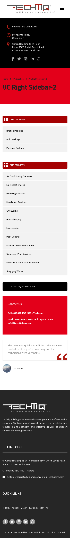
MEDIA (24, 507)
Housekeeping (13, 219)
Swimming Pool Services (18, 254)
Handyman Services (16, 202)
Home (5, 78)
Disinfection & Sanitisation (20, 245)
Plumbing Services (15, 193)
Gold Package (13, 139)
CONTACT (44, 507)
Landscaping (12, 228)
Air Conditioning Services (19, 176)
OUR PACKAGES (17, 119)
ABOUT (15, 507)
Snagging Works (14, 271)
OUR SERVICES (17, 165)
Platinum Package (15, 148)
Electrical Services (15, 185)
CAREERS (33, 507)
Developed (18, 532)
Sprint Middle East (36, 532)
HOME (6, 507)
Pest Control (13, 236)
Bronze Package (14, 130)
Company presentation (23, 286)
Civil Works (12, 211)
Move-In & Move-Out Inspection (22, 262)
